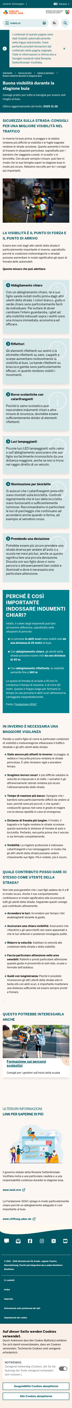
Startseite (7, 73)
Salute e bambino (45, 73)
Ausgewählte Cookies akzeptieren (36, 1386)
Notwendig (13, 1362)
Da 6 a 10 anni (24, 73)
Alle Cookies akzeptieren (36, 1396)
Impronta (8, 1299)
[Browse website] (63, 23)
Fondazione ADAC (25, 704)
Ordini (7, 1289)
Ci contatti (9, 1280)
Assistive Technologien (13, 4)
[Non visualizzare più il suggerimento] (64, 49)
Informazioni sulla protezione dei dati (22, 1308)
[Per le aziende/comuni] (55, 23)
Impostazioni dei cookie (15, 1317)
